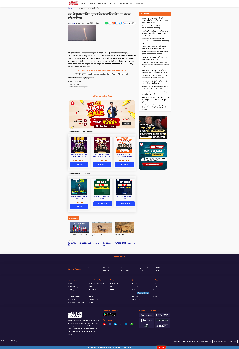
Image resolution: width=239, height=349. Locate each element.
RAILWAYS (92, 290)
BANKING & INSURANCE (97, 284)
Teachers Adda (90, 268)
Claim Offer (161, 347)
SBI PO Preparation (74, 284)
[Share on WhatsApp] (106, 23)
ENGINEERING (93, 299)
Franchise (135, 296)
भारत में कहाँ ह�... (120, 234)
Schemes (122, 3)
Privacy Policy (232, 341)
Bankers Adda (89, 271)
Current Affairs (125, 271)
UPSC (91, 302)
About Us (134, 284)
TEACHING (92, 293)
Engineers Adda (144, 268)
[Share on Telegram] (109, 23)
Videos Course (157, 290)
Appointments (112, 3)
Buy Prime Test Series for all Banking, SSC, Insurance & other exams (101, 70)
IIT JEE (112, 287)
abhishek (72, 23)
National (83, 3)
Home (70, 8)
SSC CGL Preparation (74, 296)
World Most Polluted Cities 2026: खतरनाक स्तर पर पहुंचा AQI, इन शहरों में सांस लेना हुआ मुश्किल (155, 99)
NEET (112, 290)
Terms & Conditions (220, 341)
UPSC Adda (160, 268)
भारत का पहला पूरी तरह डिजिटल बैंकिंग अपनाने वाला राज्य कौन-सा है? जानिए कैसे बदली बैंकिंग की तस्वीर (155, 65)
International (92, 3)
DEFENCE (92, 296)
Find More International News (101, 96)
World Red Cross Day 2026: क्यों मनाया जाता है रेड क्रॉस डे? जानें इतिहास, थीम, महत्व (154, 71)
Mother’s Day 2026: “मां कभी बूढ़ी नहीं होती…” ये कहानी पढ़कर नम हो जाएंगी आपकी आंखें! (155, 77)
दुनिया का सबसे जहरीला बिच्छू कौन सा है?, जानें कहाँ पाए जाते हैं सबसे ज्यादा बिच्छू (154, 27)
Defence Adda (160, 271)
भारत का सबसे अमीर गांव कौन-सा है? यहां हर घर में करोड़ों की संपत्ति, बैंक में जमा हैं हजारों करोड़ (155, 47)
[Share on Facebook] (116, 23)
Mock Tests (156, 284)
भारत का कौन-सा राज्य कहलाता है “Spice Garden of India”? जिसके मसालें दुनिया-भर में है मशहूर (155, 41)
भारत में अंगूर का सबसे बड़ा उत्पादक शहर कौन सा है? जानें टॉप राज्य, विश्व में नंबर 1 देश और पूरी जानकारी (155, 107)
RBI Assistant (72, 299)
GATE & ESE (114, 284)
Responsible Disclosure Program (184, 341)
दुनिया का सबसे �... (97, 234)
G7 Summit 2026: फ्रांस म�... (79, 234)
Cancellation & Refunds (204, 341)
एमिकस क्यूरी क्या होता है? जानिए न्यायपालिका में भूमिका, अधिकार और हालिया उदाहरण (155, 87)
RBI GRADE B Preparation (76, 302)
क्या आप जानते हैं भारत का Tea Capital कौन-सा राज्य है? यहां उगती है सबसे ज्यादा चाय (155, 53)
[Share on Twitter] (120, 23)
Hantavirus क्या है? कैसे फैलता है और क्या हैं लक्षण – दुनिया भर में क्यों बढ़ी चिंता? (154, 82)
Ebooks (155, 293)
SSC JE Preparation (74, 293)
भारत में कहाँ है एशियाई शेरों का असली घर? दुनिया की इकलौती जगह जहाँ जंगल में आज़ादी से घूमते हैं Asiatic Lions (155, 33)
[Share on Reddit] (113, 23)
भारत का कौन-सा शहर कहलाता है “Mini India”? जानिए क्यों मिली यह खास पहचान (155, 58)
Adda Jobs (106, 268)
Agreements (102, 3)
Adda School (143, 271)
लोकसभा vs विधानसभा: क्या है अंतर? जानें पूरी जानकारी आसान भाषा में (154, 93)
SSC (90, 287)
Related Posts (73, 218)
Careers (140, 293)
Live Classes (157, 287)
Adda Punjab (125, 268)
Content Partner (137, 299)
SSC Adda (106, 271)
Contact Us (135, 287)
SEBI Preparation (73, 290)
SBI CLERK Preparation (75, 287)
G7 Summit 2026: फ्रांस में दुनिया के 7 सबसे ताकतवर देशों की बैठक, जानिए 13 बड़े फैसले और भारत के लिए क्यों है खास (155, 20)
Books (155, 296)
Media (133, 290)
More (128, 3)
